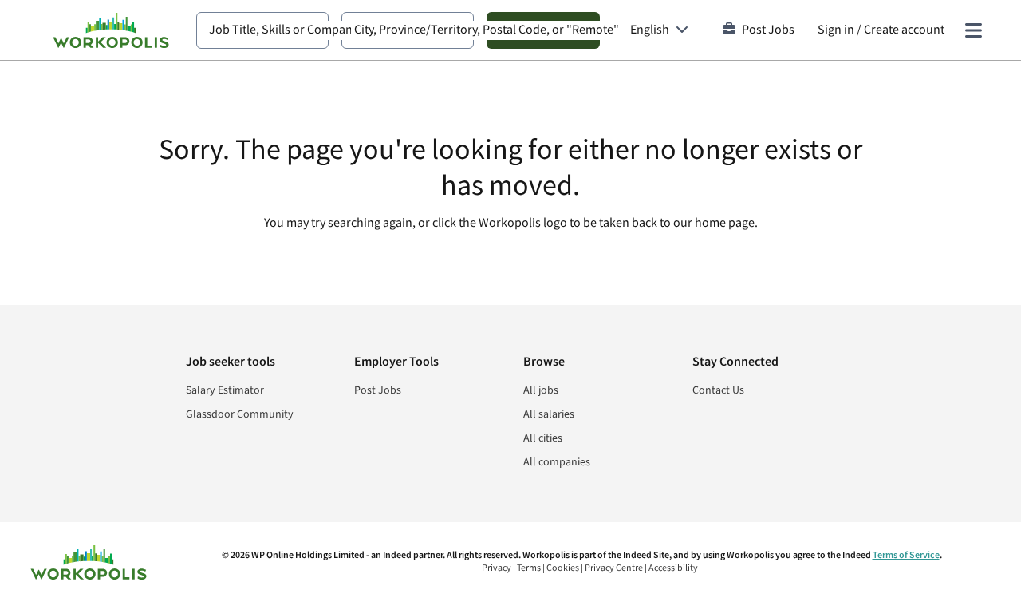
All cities (542, 438)
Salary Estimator (225, 390)
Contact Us (718, 390)
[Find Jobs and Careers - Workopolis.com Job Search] (110, 30)
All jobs (540, 390)
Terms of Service (906, 555)
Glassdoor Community (240, 414)
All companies (556, 462)
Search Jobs (543, 30)
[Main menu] (973, 30)
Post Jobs (768, 30)
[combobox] (262, 30)
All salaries (548, 414)
